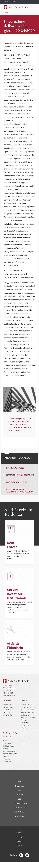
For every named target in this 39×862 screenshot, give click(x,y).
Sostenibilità (7, 715)
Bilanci (5, 741)
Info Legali (19, 837)
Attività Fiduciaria (27, 710)
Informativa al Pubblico (16, 468)
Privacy (19, 790)
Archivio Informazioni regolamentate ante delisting (10, 753)
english (6, 2)
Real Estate (25, 723)
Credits (19, 845)
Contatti (19, 832)
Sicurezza (19, 795)
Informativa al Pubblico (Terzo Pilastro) (8, 745)
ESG (19, 799)
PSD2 (20, 782)
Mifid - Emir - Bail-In (19, 803)
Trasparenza (19, 786)
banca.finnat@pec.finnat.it (15, 124)
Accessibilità (19, 816)
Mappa (19, 841)
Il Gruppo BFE (7, 712)
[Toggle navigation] (7, 12)
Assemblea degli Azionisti (17, 482)
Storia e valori (8, 704)
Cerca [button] (14, 2)
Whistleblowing (19, 812)
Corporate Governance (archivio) (20, 475)
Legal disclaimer (19, 807)
